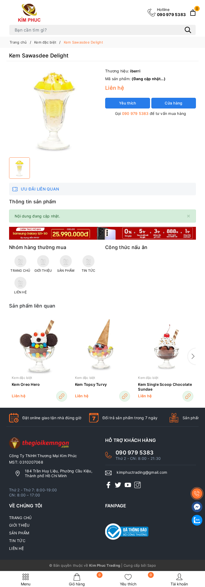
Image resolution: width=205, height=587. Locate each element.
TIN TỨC (17, 540)
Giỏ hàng (85, 579)
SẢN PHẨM (19, 533)
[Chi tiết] (61, 396)
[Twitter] (118, 484)
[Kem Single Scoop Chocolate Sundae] (165, 345)
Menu (26, 584)
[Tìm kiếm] (188, 30)
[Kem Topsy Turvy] (102, 345)
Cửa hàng (173, 103)
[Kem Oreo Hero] (39, 345)
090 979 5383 (171, 12)
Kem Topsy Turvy (91, 384)
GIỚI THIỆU (19, 525)
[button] (192, 356)
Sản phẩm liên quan (32, 306)
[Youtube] (128, 484)
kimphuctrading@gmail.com (142, 472)
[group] (54, 111)
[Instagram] (137, 484)
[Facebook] (108, 484)
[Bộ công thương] (150, 531)
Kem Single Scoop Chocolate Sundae (165, 386)
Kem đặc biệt (22, 378)
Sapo (151, 565)
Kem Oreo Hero (26, 384)
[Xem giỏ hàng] (193, 13)
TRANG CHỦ (20, 517)
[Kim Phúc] (30, 12)
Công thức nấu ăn (126, 247)
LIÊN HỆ (16, 548)
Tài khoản (179, 584)
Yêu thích (136, 579)
